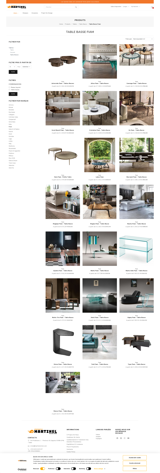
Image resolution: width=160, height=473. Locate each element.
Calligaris (11, 114)
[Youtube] (128, 438)
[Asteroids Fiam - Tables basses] (63, 61)
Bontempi (12, 112)
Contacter (70, 449)
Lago (10, 139)
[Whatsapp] (132, 438)
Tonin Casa (12, 163)
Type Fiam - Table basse (136, 364)
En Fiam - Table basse (136, 130)
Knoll (10, 134)
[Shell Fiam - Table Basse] (99, 295)
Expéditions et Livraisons (75, 444)
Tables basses (15, 90)
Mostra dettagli (98, 468)
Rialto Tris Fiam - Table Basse (63, 317)
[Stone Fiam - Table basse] (63, 342)
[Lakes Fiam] (99, 155)
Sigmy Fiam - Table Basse (137, 317)
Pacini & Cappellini (14, 151)
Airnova (11, 105)
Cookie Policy (71, 452)
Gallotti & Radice (14, 129)
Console (12, 52)
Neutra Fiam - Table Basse (136, 224)
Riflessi (11, 156)
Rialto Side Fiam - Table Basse (136, 271)
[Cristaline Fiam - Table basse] (99, 108)
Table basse (14, 55)
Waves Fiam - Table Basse (63, 411)
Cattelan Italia (13, 117)
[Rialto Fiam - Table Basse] (99, 248)
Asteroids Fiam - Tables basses (63, 83)
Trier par (129, 39)
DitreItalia (12, 122)
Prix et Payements (73, 447)
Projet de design (46, 13)
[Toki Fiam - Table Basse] (99, 342)
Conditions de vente (73, 437)
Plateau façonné (16, 87)
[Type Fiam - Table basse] (136, 342)
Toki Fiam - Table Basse (99, 364)
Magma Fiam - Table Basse (99, 224)
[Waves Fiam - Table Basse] (63, 389)
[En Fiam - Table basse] (136, 108)
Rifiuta (135, 468)
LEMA (10, 141)
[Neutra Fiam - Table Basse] (136, 202)
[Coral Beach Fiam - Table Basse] (63, 108)
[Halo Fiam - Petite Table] (63, 155)
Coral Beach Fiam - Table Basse (63, 130)
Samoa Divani (13, 160)
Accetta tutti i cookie (135, 457)
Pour (19, 67)
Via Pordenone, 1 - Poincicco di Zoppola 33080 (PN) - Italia (46, 441)
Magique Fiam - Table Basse (63, 224)
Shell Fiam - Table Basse (100, 317)
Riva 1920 (12, 158)
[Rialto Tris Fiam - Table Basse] (63, 295)
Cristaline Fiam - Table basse (99, 130)
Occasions (35, 13)
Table (12, 50)
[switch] (58, 468)
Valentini (11, 165)
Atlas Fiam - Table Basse (100, 83)
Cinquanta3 (12, 119)
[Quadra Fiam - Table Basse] (63, 248)
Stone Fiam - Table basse (63, 364)
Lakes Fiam (100, 177)
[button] (63, 61)
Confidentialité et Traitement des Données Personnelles (78, 441)
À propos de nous (73, 435)
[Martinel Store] (16, 7)
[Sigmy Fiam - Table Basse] (136, 295)
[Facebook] (117, 438)
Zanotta (11, 168)
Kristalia (11, 136)
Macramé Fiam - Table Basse (136, 177)
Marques (25, 13)
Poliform (11, 153)
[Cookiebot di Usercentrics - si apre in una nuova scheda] (22, 469)
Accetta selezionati (134, 463)
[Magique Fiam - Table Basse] (63, 202)
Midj (10, 143)
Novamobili (12, 148)
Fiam (63, 81)
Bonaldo (11, 110)
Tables (11, 48)
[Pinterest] (121, 438)
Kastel (11, 131)
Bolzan (11, 107)
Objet (16, 13)
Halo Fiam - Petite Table (63, 177)
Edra (10, 124)
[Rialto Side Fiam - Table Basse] (136, 248)
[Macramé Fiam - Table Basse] (136, 155)
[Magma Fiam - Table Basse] (99, 202)
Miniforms (12, 146)
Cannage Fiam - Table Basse (137, 83)
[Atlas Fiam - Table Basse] (99, 61)
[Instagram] (124, 438)
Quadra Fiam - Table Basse (62, 271)
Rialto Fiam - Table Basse (100, 271)
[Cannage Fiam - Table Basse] (136, 61)
